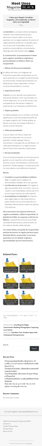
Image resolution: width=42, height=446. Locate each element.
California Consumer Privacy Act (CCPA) (17, 421)
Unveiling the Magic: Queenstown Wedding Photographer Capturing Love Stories (21, 327)
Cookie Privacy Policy (10, 426)
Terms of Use (7, 431)
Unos (18, 443)
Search (5, 345)
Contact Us (7, 424)
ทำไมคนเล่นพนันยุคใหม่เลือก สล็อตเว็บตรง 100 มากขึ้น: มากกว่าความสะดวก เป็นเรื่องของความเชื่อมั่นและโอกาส (21, 363)
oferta (31, 51)
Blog (21, 25)
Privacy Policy (8, 429)
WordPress (29, 443)
